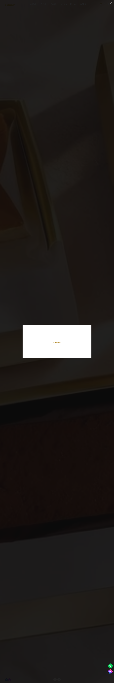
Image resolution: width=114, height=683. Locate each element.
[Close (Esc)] (111, 3)
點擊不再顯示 (57, 342)
